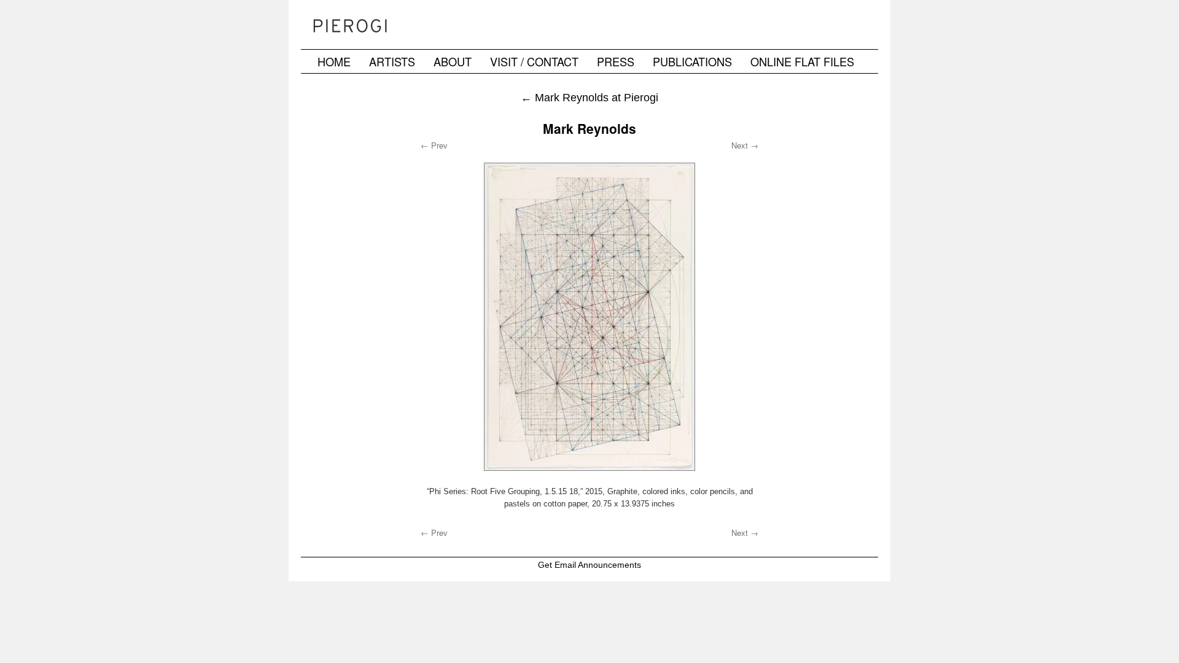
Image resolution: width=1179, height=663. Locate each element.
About (453, 61)
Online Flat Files (802, 61)
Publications (692, 61)
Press (615, 61)
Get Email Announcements (589, 565)
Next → (744, 145)
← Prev (434, 145)
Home (334, 61)
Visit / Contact (534, 61)
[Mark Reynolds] (589, 317)
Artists (392, 61)
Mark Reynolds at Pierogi (589, 97)
